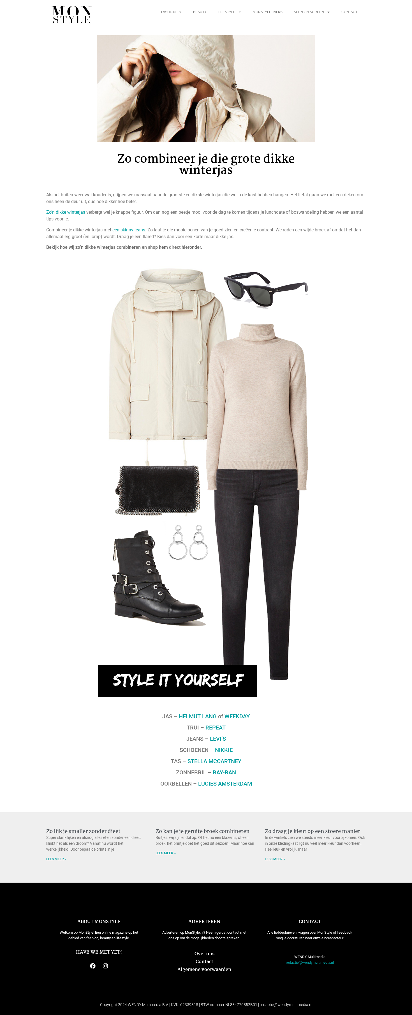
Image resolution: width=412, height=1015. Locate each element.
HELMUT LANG (198, 716)
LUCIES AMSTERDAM (225, 783)
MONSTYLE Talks (268, 12)
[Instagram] (105, 966)
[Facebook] (92, 966)
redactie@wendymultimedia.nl (310, 962)
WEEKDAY (237, 716)
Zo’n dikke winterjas (65, 212)
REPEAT (215, 727)
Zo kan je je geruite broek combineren (202, 831)
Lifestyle (226, 12)
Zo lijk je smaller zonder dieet (83, 831)
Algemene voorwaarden (204, 969)
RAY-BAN (224, 772)
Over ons (204, 954)
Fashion (168, 12)
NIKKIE (224, 750)
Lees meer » (56, 859)
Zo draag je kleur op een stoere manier (312, 831)
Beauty (200, 12)
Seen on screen (309, 12)
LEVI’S (218, 738)
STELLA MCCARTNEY (214, 761)
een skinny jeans (128, 230)
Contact (349, 12)
